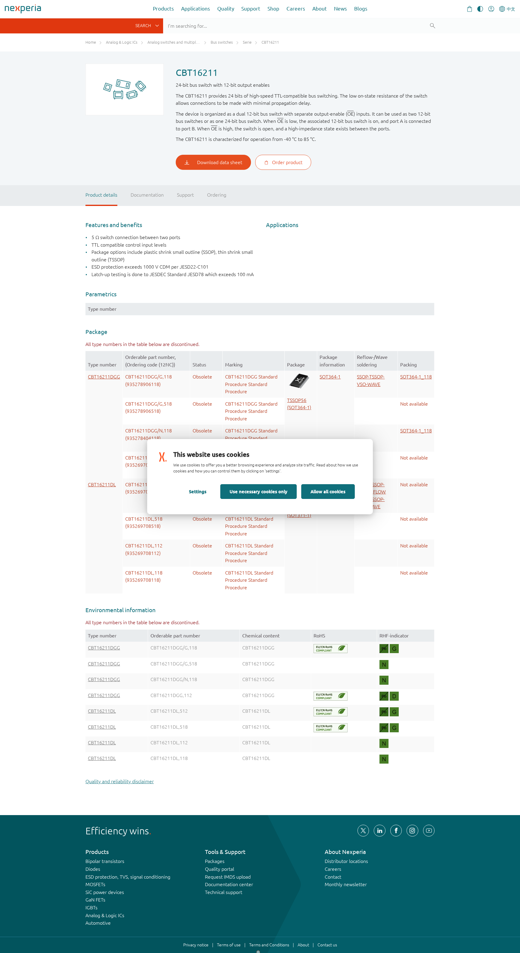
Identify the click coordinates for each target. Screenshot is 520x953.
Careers (295, 8)
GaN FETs (95, 899)
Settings (197, 491)
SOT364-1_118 (416, 376)
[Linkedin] (379, 830)
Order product (287, 162)
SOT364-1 (330, 376)
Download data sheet (219, 162)
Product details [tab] (101, 195)
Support (250, 8)
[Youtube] (429, 830)
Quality (225, 8)
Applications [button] (195, 8)
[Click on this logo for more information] (331, 648)
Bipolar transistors (104, 861)
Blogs (360, 8)
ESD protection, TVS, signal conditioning (127, 877)
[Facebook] (396, 830)
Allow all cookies (328, 491)
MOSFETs (95, 884)
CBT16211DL (102, 484)
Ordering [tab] (216, 195)
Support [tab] (185, 195)
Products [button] (163, 8)
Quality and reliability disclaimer (119, 781)
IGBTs (91, 907)
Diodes (92, 869)
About (319, 8)
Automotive (98, 923)
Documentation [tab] (147, 195)
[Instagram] (412, 830)
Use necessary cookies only (258, 491)
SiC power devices (104, 892)
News (340, 8)
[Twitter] (363, 830)
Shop (273, 8)
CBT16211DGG (104, 376)
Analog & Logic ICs (104, 915)
